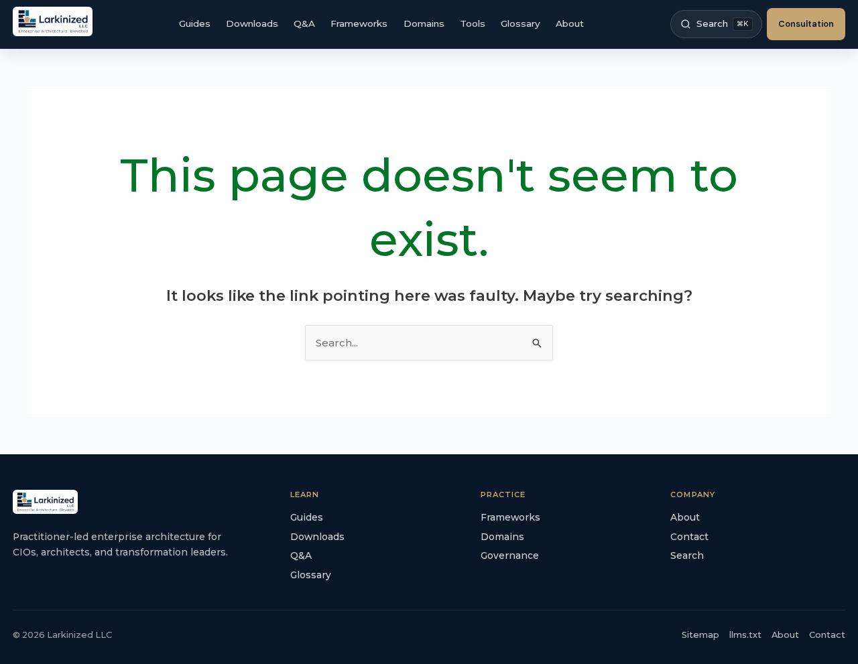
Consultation (806, 23)
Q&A (304, 23)
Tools (472, 23)
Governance (510, 555)
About (570, 23)
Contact (689, 536)
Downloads (252, 23)
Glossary (520, 23)
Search (687, 555)
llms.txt (745, 635)
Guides (194, 23)
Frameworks (358, 23)
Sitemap (700, 635)
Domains (424, 23)
